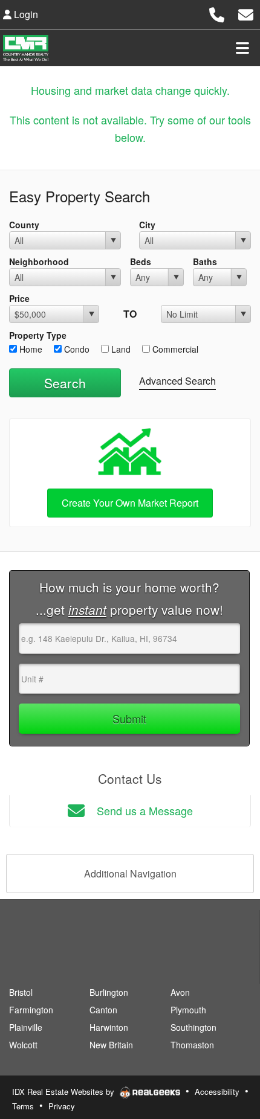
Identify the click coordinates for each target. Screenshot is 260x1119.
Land (120, 349)
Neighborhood (39, 261)
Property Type (38, 335)
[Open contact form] (245, 13)
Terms (23, 1106)
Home (29, 349)
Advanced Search (177, 381)
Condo (75, 349)
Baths (205, 261)
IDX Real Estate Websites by (64, 1091)
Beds (140, 261)
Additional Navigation (130, 873)
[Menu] (242, 47)
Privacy (61, 1106)
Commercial (174, 349)
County (24, 225)
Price (19, 298)
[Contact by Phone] (216, 13)
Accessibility (217, 1091)
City (147, 225)
